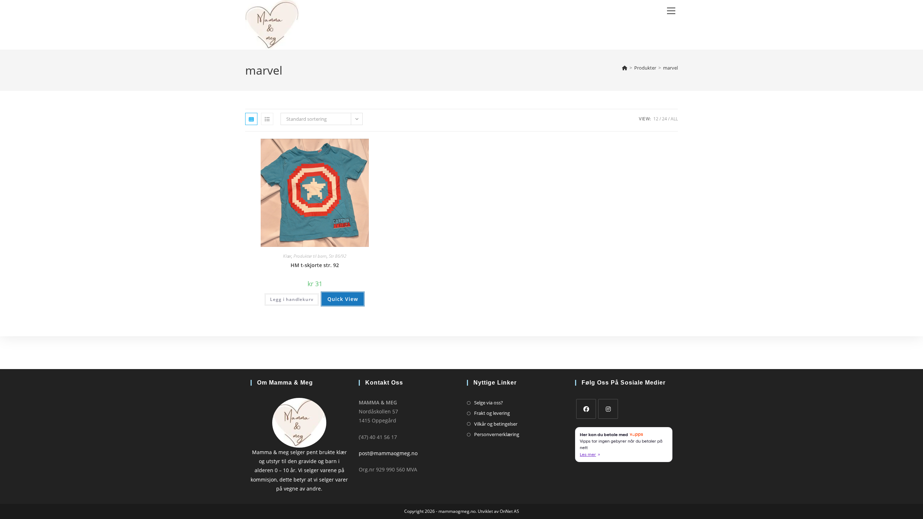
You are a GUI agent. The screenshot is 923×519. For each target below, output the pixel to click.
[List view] (267, 119)
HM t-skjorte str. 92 (315, 265)
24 (664, 119)
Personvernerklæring (496, 434)
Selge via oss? (488, 402)
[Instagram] (608, 409)
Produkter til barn (310, 256)
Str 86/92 (337, 256)
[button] (357, 146)
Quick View (342, 299)
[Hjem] (624, 68)
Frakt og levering (492, 413)
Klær (287, 256)
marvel (670, 68)
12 (655, 119)
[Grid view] (251, 119)
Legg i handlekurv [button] (291, 299)
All (674, 119)
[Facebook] (586, 409)
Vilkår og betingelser (495, 424)
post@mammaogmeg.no (388, 453)
